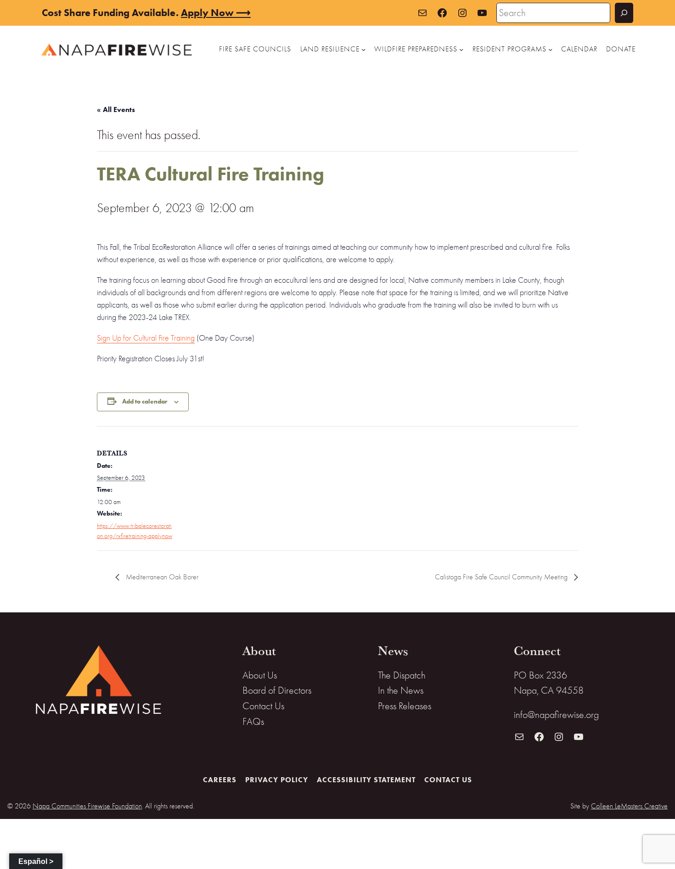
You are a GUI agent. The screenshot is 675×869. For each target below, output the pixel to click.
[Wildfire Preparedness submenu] (461, 49)
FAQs (253, 721)
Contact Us (263, 706)
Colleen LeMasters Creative (629, 806)
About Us (259, 675)
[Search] (624, 13)
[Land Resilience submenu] (363, 49)
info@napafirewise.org (556, 714)
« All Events (116, 109)
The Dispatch (402, 675)
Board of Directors (276, 690)
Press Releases (404, 706)
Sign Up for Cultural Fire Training (146, 338)
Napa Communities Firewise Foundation (87, 806)
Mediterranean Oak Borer (161, 577)
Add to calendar (144, 401)
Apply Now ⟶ (216, 12)
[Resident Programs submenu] (550, 49)
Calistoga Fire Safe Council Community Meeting (502, 577)
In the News (400, 690)
